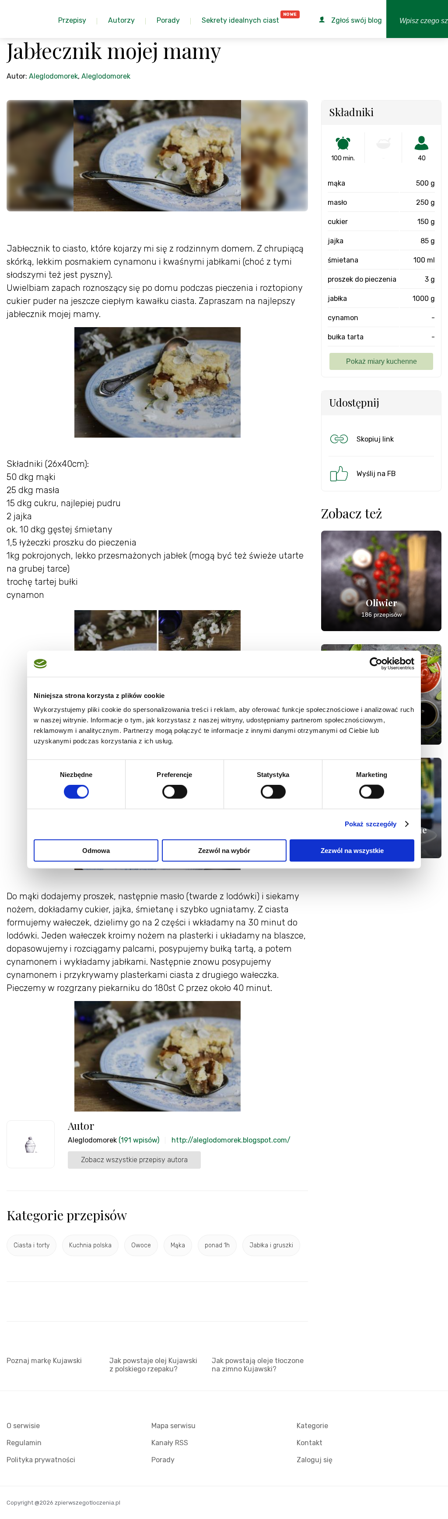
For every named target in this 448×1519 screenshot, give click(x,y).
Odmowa (96, 850)
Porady (163, 1460)
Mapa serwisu (173, 1426)
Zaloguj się (314, 1460)
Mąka (178, 1245)
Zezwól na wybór (224, 850)
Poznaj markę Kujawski (44, 1361)
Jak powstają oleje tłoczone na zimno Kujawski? (258, 1365)
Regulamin (24, 1443)
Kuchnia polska (90, 1245)
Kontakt (309, 1443)
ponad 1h (217, 1245)
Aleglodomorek (53, 76)
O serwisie (23, 1426)
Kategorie (312, 1426)
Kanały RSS (169, 1443)
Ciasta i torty (31, 1245)
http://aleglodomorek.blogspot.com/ (231, 1140)
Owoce (141, 1245)
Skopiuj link (375, 439)
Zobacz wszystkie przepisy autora (134, 1160)
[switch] (174, 792)
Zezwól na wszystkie (352, 850)
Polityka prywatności (41, 1460)
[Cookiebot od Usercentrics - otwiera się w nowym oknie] (376, 663)
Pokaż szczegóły (371, 824)
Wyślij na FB (376, 474)
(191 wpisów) (139, 1140)
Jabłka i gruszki (271, 1245)
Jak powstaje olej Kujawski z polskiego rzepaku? (153, 1365)
